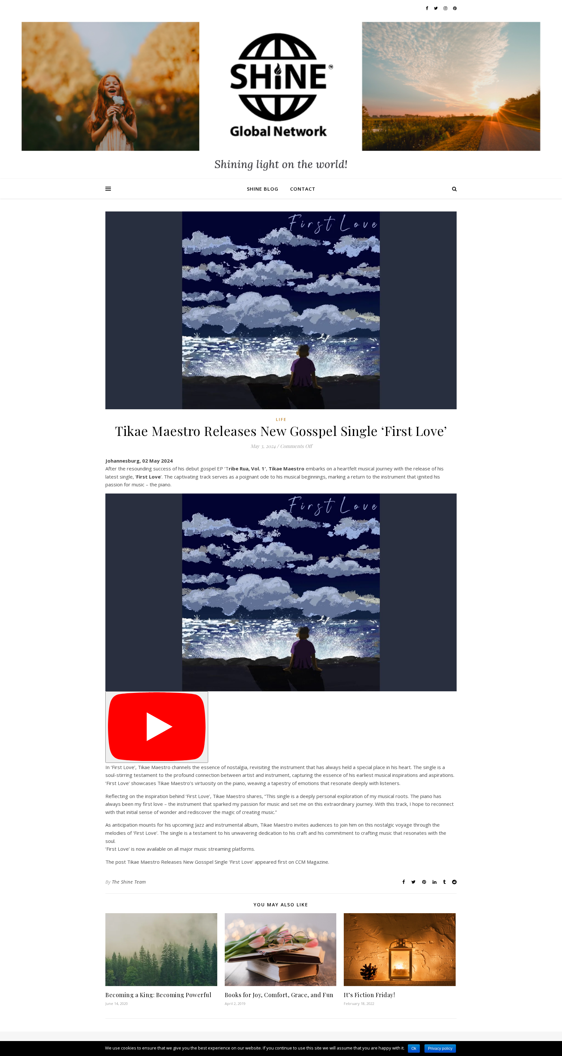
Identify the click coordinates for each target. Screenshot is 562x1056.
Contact (302, 188)
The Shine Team (129, 882)
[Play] (156, 727)
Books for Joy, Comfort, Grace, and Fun (279, 995)
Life (281, 419)
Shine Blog (262, 188)
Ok (413, 1048)
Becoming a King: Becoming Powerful (158, 995)
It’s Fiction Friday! (369, 995)
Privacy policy (440, 1048)
